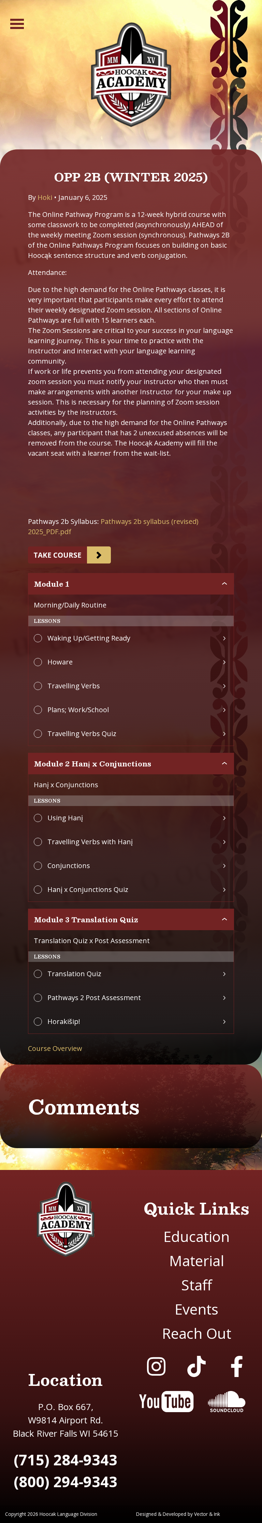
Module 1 (51, 584)
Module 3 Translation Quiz (86, 919)
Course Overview (55, 1048)
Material (196, 1260)
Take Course (57, 555)
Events (196, 1309)
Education (196, 1236)
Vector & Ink (207, 1514)
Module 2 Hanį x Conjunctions (92, 764)
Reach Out (196, 1333)
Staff (196, 1284)
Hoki (45, 197)
